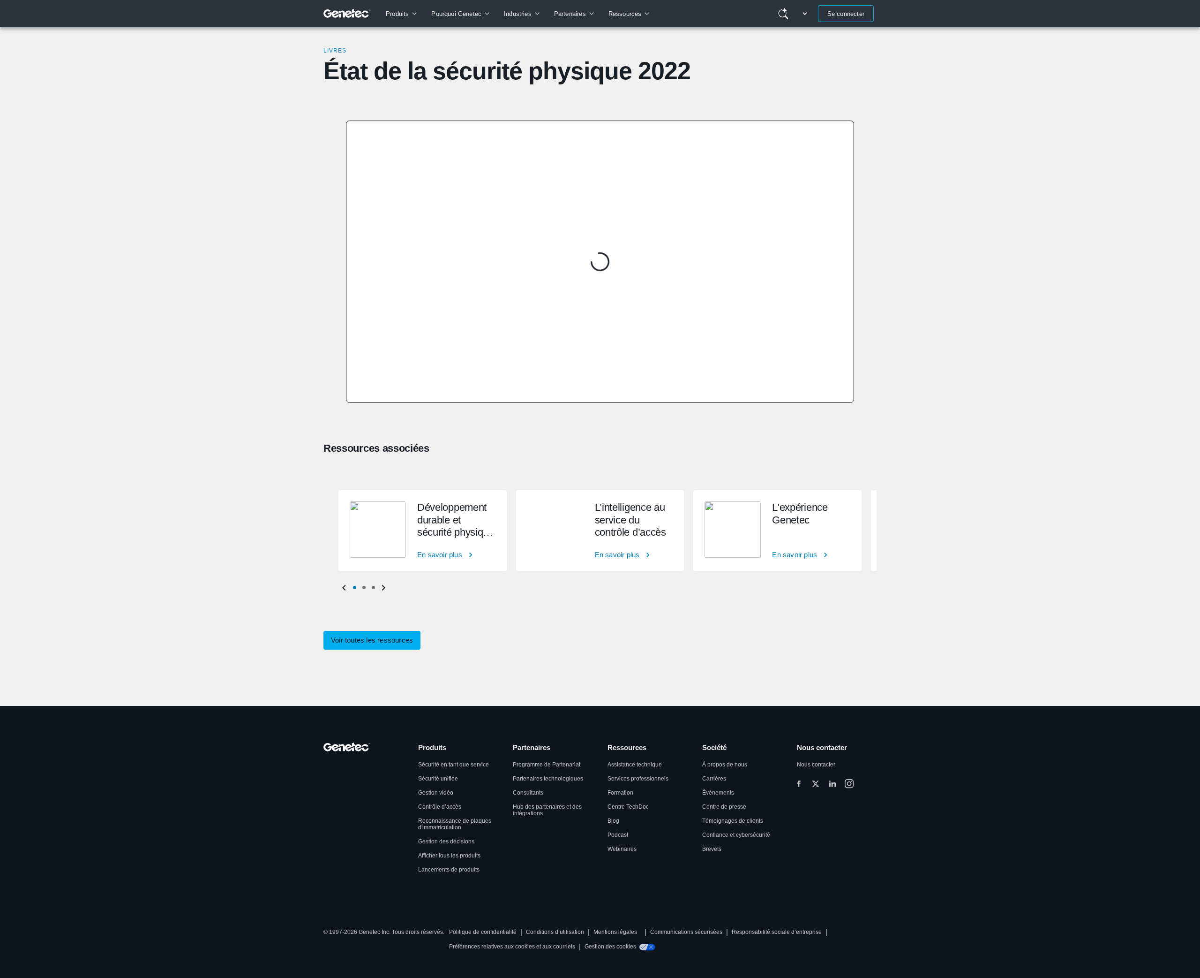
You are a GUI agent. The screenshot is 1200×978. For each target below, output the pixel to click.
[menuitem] (401, 13)
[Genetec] (347, 14)
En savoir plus (439, 555)
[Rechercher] (783, 13)
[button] (354, 587)
